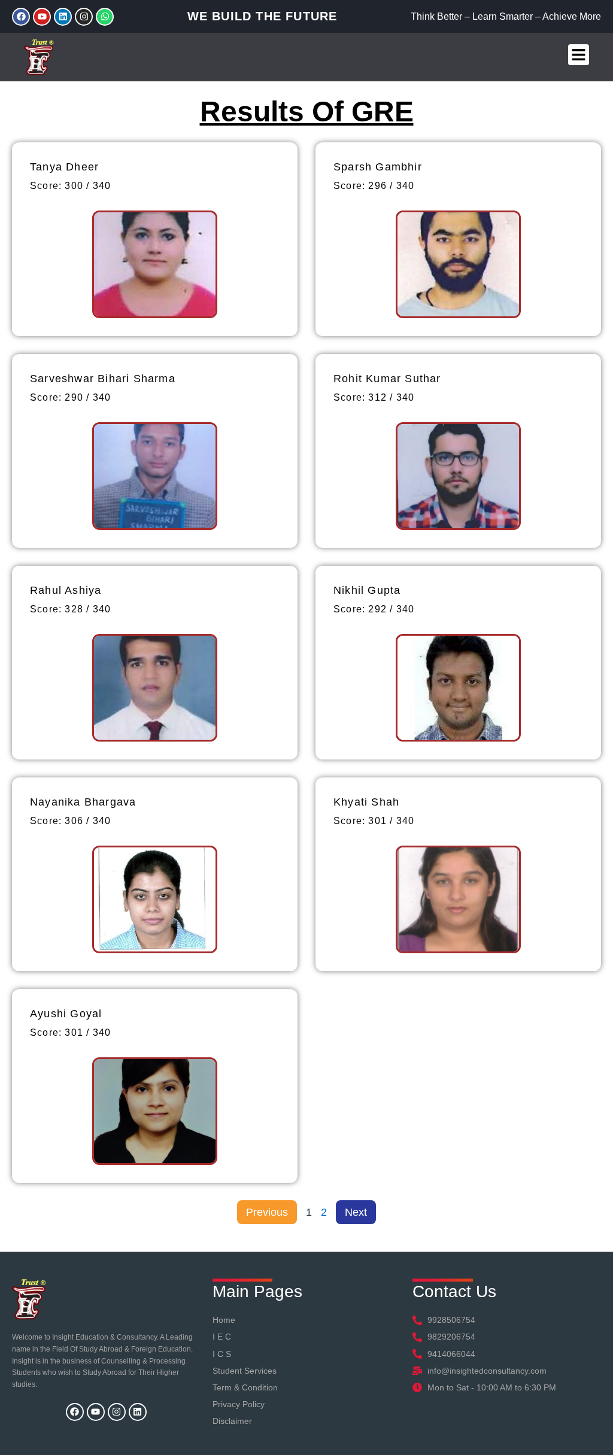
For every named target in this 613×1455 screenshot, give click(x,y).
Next (356, 1212)
